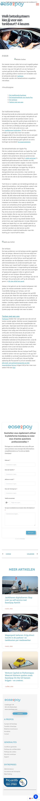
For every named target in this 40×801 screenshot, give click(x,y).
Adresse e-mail (9, 479)
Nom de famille (9, 470)
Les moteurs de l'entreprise (12, 771)
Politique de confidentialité (12, 749)
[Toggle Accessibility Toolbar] (35, 796)
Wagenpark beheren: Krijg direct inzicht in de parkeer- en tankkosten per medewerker (19, 637)
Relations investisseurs (11, 729)
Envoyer (30, 532)
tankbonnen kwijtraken (13, 130)
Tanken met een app (16, 102)
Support (6, 757)
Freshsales (22, 538)
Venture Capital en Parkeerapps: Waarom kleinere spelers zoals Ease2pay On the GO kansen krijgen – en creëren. (19, 676)
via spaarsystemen (24, 142)
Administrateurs (9, 769)
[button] (37, 4)
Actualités (7, 731)
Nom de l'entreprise (10, 489)
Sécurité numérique (10, 754)
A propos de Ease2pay (10, 724)
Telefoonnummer (10, 498)
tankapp (20, 76)
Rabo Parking (8, 774)
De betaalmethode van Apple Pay (21, 97)
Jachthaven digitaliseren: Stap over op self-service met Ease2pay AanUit (18, 600)
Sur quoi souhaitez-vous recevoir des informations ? (20, 508)
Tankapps (5, 319)
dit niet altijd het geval (16, 281)
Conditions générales (10, 746)
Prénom (7, 460)
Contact (6, 734)
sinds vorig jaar (31, 158)
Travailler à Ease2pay (10, 726)
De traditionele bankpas (17, 95)
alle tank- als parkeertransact (12, 363)
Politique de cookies (10, 752)
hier (14, 367)
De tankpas (13, 100)
